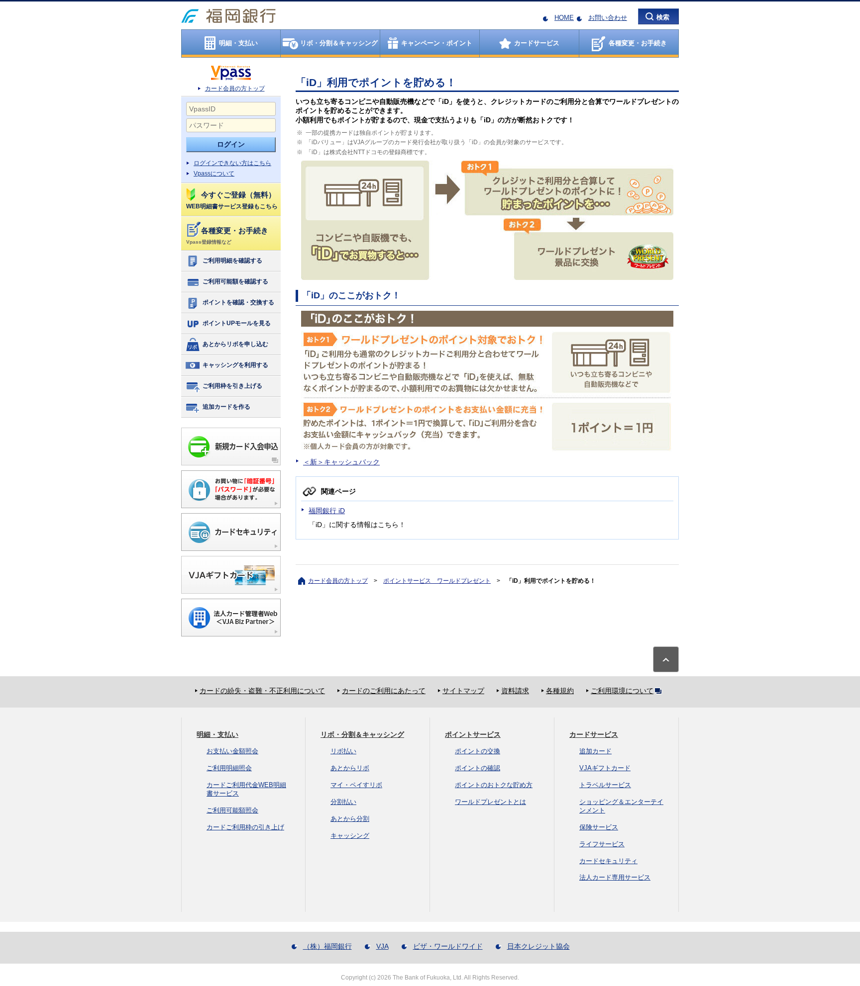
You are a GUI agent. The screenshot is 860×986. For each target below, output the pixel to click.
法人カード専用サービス (614, 877)
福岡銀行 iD (327, 511)
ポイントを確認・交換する (238, 302)
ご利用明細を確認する (232, 260)
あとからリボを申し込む (235, 344)
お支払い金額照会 (232, 751)
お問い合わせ (607, 17)
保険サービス (598, 827)
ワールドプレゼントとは (490, 802)
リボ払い (343, 751)
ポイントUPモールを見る (237, 323)
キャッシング (349, 835)
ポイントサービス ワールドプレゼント (437, 580)
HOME (564, 17)
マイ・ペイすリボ (356, 785)
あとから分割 (349, 818)
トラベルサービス (605, 785)
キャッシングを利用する (235, 364)
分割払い (343, 802)
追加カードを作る (226, 406)
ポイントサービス (473, 734)
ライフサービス (602, 844)
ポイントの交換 (477, 751)
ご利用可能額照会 (232, 810)
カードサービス (593, 734)
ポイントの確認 (477, 768)
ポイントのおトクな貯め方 (494, 785)
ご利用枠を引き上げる (232, 385)
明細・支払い (217, 734)
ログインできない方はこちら (232, 163)
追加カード (595, 751)
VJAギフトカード (605, 768)
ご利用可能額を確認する (235, 281)
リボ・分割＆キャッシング (362, 734)
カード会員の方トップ (235, 88)
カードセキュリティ (608, 861)
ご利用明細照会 (229, 768)
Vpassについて (214, 173)
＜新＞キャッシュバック (341, 462)
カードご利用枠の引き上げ (245, 827)
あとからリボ (349, 768)
